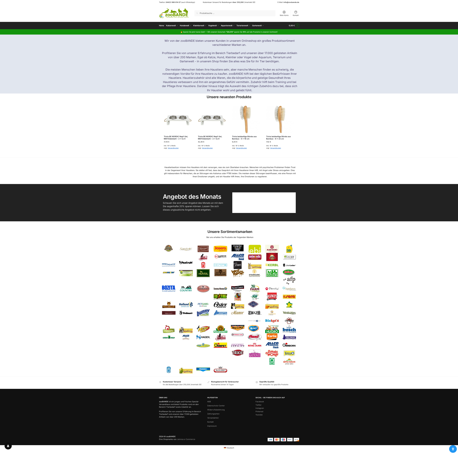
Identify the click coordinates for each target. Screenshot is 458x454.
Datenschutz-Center (216, 405)
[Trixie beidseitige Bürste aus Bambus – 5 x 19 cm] (246, 119)
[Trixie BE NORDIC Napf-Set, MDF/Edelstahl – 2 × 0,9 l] (212, 119)
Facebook (260, 401)
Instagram (260, 408)
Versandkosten (173, 148)
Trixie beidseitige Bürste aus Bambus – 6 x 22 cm (278, 137)
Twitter (259, 405)
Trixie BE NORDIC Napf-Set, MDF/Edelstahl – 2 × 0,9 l (210, 137)
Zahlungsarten (213, 414)
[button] (294, 25)
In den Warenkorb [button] (178, 154)
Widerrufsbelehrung (216, 410)
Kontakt (296, 15)
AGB (209, 401)
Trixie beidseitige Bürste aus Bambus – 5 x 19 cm (244, 137)
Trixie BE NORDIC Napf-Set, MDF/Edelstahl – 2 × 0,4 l (176, 137)
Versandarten (213, 418)
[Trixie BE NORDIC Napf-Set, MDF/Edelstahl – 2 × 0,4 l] (178, 119)
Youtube (259, 415)
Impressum (212, 426)
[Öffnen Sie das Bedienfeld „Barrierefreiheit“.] (453, 449)
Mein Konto (284, 15)
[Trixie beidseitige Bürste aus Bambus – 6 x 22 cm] (280, 119)
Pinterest (259, 411)
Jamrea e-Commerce (186, 439)
